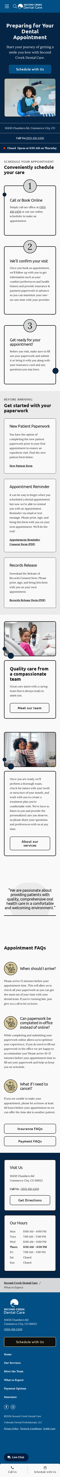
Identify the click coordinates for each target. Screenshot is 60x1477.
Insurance (10, 1397)
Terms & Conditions (31, 1428)
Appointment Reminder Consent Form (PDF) (25, 542)
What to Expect (14, 1380)
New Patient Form (21, 465)
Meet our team (30, 708)
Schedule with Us (30, 69)
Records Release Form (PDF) (27, 600)
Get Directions (30, 1200)
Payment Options (15, 1388)
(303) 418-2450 (35, 138)
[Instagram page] (13, 1407)
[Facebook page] (6, 1407)
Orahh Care (49, 1428)
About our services (30, 843)
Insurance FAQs (30, 1128)
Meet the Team (13, 1371)
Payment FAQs (30, 1141)
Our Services (12, 1362)
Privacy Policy (11, 1428)
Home (8, 1354)
